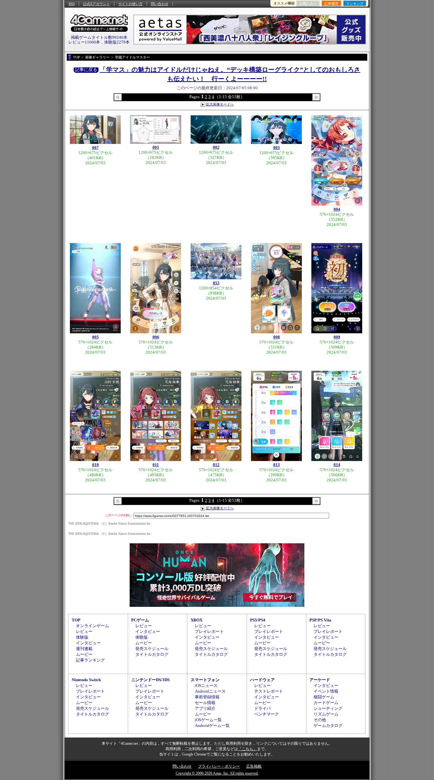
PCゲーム (140, 620)
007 (95, 147)
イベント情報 (326, 691)
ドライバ (262, 708)
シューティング (328, 708)
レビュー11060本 (84, 42)
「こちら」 (247, 749)
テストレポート (268, 691)
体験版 (82, 637)
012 (216, 464)
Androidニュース (210, 691)
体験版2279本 (117, 42)
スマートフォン (205, 679)
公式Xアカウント (96, 4)
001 (156, 147)
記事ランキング (90, 660)
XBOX (196, 620)
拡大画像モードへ (220, 104)
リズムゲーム (326, 714)
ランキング (354, 3)
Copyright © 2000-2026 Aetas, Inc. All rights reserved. (217, 773)
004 (337, 209)
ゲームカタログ (328, 725)
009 (337, 337)
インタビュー (88, 643)
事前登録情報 (207, 697)
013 (276, 464)
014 (337, 464)
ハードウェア (262, 679)
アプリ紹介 (205, 708)
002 (216, 147)
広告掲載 (253, 766)
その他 (320, 719)
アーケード (319, 679)
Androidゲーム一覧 (212, 725)
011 (156, 464)
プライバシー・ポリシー (219, 766)
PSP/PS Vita (320, 620)
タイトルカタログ (151, 654)
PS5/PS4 (257, 620)
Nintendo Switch (86, 679)
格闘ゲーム (324, 697)
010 (95, 464)
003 (276, 147)
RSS (72, 4)
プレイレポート (209, 631)
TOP (76, 620)
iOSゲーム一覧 (208, 719)
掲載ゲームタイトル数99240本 (99, 37)
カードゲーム (326, 702)
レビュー (84, 631)
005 (95, 337)
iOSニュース (206, 685)
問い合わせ (159, 4)
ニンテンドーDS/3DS (150, 679)
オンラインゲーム (92, 625)
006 (156, 337)
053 (216, 283)
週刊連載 (84, 648)
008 (276, 337)
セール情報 (205, 702)
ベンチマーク (266, 714)
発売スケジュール (151, 648)
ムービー (84, 654)
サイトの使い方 (130, 4)
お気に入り (308, 3)
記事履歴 (331, 3)
